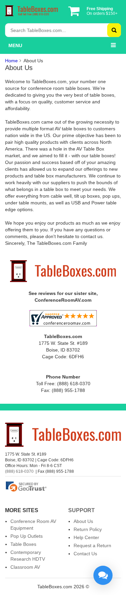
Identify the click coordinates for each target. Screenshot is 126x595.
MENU (15, 45)
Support (81, 510)
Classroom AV (25, 567)
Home (11, 60)
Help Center (86, 537)
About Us (83, 521)
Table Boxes (23, 544)
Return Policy (88, 529)
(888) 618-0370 (19, 471)
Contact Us (85, 553)
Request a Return (92, 545)
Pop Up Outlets (26, 536)
